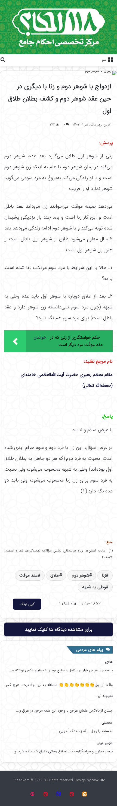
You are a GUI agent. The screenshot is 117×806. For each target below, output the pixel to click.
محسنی (107, 722)
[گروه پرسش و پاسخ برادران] (58, 794)
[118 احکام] (84, 794)
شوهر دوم (80, 575)
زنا (104, 575)
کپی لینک (27, 604)
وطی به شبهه (94, 587)
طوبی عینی (105, 743)
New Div (98, 780)
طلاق (54, 575)
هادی (109, 662)
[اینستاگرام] (32, 794)
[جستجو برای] (2, 60)
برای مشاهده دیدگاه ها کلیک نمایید (58, 629)
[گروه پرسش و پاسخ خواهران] (45, 794)
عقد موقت (28, 575)
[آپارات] (71, 794)
